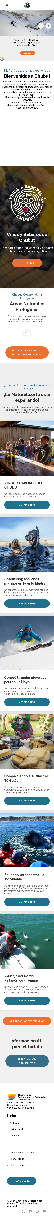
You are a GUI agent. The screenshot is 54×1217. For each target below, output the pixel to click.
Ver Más (27, 53)
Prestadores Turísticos (22, 1152)
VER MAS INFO (27, 505)
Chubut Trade (17, 1159)
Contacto (15, 1135)
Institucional (16, 1129)
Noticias (14, 1123)
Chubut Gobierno (19, 1165)
